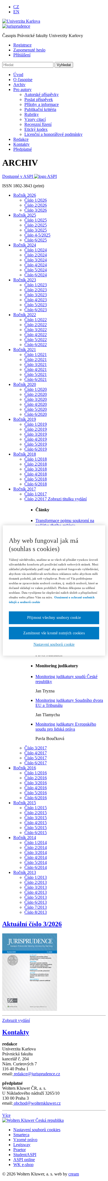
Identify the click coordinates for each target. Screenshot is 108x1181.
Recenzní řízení (38, 124)
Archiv (19, 84)
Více (6, 1115)
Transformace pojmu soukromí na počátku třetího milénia (64, 523)
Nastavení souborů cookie (54, 644)
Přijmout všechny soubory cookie (54, 618)
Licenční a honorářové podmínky (53, 134)
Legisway (21, 1144)
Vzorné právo (25, 1139)
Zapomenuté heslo (29, 50)
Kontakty (21, 144)
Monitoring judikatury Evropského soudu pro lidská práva (65, 726)
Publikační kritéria (40, 109)
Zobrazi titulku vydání (67, 499)
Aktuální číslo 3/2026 (32, 924)
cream (73, 1174)
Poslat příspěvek (38, 99)
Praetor (19, 1149)
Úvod (18, 74)
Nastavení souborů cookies (36, 1129)
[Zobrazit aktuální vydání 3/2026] (29, 970)
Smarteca (21, 1134)
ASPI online (24, 1159)
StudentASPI (24, 1154)
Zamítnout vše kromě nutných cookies (54, 633)
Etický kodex (36, 129)
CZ (16, 6)
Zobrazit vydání (16, 1020)
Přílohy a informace (41, 104)
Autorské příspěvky (41, 94)
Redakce (21, 139)
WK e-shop (23, 1164)
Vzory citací (35, 119)
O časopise (22, 79)
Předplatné (22, 149)
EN (16, 11)
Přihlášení (21, 55)
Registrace (22, 45)
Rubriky (31, 114)
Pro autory (22, 89)
